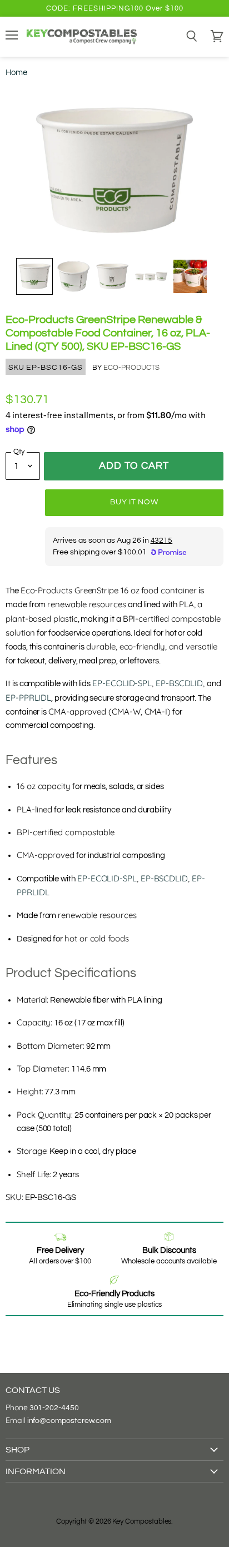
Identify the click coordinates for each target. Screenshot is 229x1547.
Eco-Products (131, 367)
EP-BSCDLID (179, 683)
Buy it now (134, 502)
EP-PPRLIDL (28, 697)
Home (16, 72)
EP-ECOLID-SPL (122, 683)
